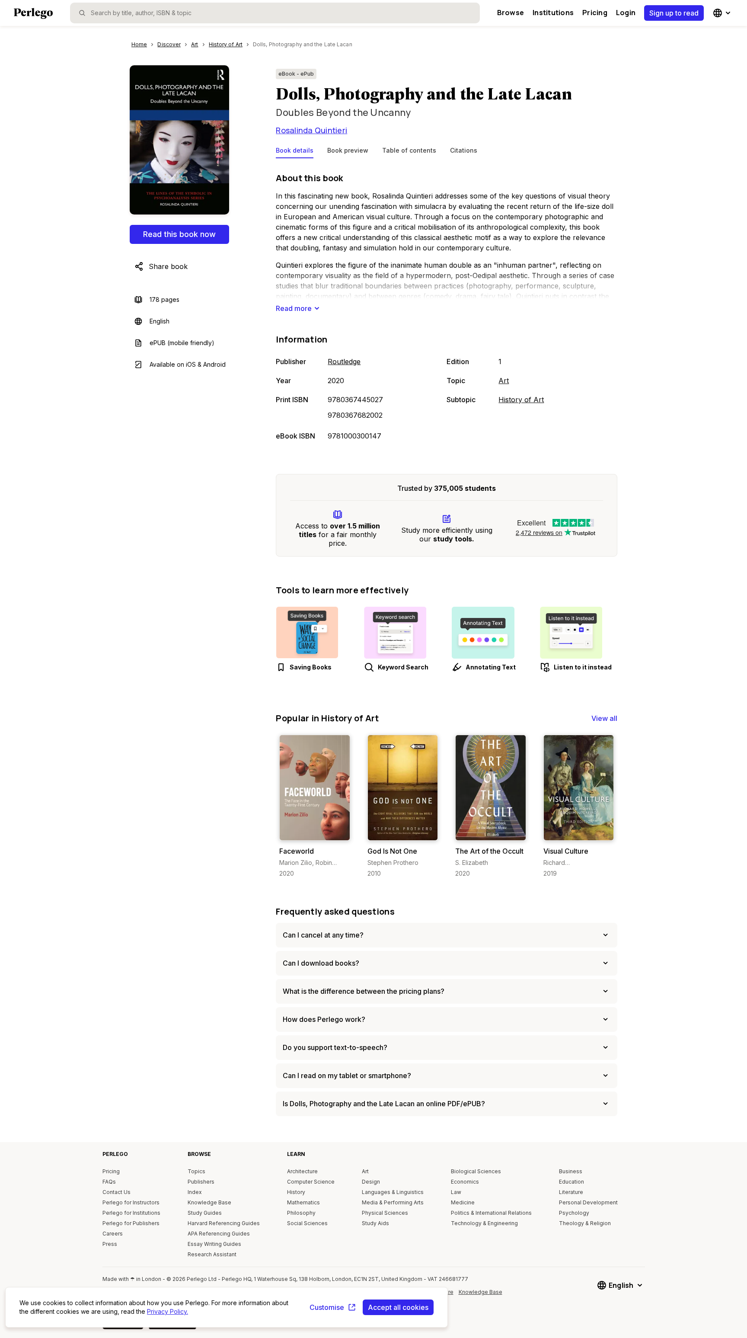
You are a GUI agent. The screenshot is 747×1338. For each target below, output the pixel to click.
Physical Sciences (385, 1213)
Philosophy (301, 1213)
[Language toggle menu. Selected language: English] (722, 13)
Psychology (574, 1213)
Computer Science (311, 1181)
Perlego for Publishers (131, 1223)
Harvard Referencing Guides (224, 1223)
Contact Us (116, 1192)
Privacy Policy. (167, 1311)
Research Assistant (212, 1254)
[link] (314, 806)
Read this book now (179, 234)
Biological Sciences (476, 1171)
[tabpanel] (446, 307)
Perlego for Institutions (131, 1213)
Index (195, 1192)
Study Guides (205, 1213)
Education (571, 1181)
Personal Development (588, 1202)
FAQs (109, 1181)
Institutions (553, 12)
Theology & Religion (585, 1223)
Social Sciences (307, 1223)
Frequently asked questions (335, 911)
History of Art (521, 399)
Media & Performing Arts (393, 1202)
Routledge (344, 361)
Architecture (302, 1171)
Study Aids (375, 1223)
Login (625, 12)
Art (503, 380)
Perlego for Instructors (131, 1202)
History (296, 1192)
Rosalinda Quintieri (311, 130)
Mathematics (303, 1202)
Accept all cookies (398, 1307)
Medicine (463, 1202)
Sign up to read (674, 13)
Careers (112, 1233)
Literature (571, 1192)
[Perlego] (33, 14)
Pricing (594, 12)
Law (456, 1192)
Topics (196, 1171)
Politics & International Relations (491, 1213)
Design (371, 1181)
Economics (465, 1181)
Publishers (201, 1181)
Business (570, 1171)
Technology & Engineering (484, 1223)
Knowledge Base (209, 1202)
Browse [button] (510, 12)
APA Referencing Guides (219, 1233)
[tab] (294, 152)
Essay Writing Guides (214, 1244)
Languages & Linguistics (393, 1192)
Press (109, 1244)
